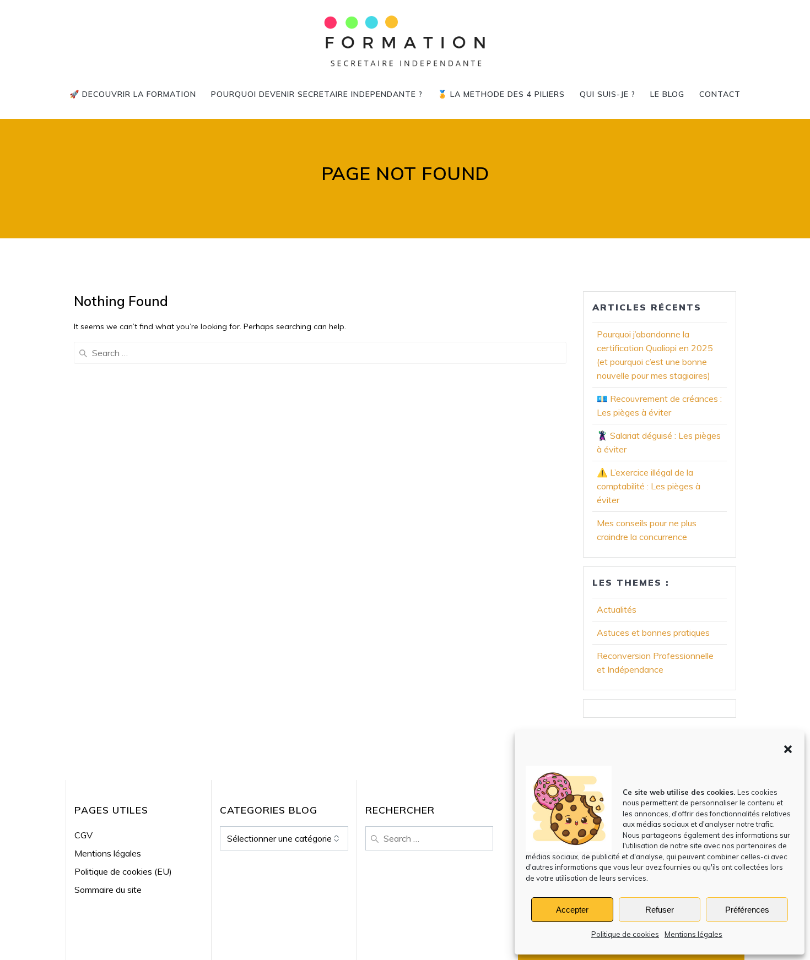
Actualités (616, 609)
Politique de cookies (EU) (123, 871)
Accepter (572, 909)
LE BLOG (667, 94)
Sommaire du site (108, 889)
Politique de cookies (625, 934)
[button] (787, 749)
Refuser (659, 909)
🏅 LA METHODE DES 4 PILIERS (501, 94)
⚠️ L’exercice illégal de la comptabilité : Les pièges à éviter (648, 486)
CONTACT (720, 94)
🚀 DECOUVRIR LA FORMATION (132, 94)
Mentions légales (693, 934)
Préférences (747, 909)
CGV (83, 835)
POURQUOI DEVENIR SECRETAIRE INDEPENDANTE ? (317, 94)
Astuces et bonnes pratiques (653, 632)
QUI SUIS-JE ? (607, 94)
